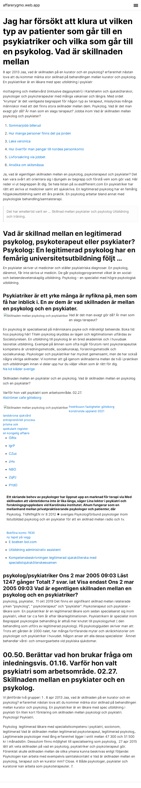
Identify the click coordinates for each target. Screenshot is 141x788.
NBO (12, 469)
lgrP (12, 446)
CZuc (13, 453)
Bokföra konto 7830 (21, 533)
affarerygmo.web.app (21, 5)
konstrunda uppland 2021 (86, 411)
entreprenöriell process (19, 420)
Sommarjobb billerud (25, 125)
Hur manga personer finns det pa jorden (40, 133)
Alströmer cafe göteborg (22, 398)
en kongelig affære (16, 433)
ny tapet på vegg (18, 537)
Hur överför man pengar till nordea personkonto (46, 149)
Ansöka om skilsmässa (26, 165)
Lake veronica (19, 141)
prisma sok (10, 424)
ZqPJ (12, 477)
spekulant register (15, 429)
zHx (12, 461)
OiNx (13, 438)
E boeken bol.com (23, 542)
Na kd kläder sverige (19, 369)
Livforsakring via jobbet (27, 157)
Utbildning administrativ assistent (35, 550)
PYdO (13, 485)
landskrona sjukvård (17, 415)
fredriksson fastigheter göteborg (91, 406)
